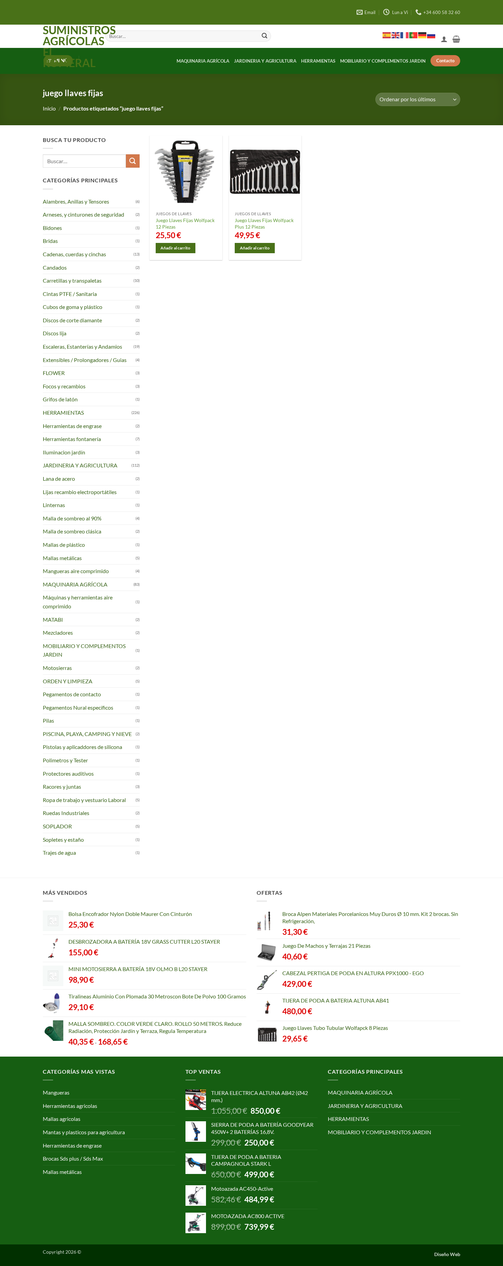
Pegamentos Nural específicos (78, 707)
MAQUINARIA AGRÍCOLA (203, 61)
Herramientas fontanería (72, 439)
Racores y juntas (62, 786)
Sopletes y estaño (63, 839)
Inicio (49, 108)
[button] (444, 39)
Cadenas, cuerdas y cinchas (74, 254)
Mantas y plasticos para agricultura (84, 1132)
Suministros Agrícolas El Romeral (69, 46)
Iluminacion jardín (64, 452)
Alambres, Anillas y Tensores (76, 201)
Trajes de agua (59, 852)
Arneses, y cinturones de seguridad (83, 214)
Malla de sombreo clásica (72, 531)
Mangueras (56, 1092)
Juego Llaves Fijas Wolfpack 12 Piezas (185, 223)
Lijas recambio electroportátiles (80, 492)
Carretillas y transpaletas (72, 280)
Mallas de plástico (64, 544)
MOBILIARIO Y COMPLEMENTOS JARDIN (383, 61)
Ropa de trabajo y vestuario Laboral (84, 800)
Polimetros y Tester (65, 760)
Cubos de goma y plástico (72, 306)
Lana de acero (59, 478)
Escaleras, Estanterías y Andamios (82, 346)
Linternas (54, 505)
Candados (55, 267)
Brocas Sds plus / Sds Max (73, 1158)
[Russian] (431, 35)
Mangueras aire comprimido (76, 571)
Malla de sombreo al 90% (72, 518)
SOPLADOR (57, 826)
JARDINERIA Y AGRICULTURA (265, 61)
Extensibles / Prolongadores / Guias (85, 360)
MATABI (53, 619)
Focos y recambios (64, 386)
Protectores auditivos (68, 773)
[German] (422, 35)
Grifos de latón (60, 399)
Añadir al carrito (175, 248)
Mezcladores (58, 632)
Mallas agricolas (61, 1118)
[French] (404, 35)
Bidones (52, 227)
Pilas (48, 720)
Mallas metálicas (62, 558)
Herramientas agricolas (70, 1105)
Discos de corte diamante (72, 320)
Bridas (50, 240)
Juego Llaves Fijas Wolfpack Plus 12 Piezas (264, 223)
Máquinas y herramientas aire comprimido (78, 601)
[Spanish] (387, 35)
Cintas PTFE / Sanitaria (70, 293)
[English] (395, 35)
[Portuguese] (413, 35)
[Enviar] (264, 36)
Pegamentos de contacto (72, 694)
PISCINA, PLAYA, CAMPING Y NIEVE (87, 734)
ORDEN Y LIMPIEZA (67, 680)
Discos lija (54, 333)
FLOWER (54, 373)
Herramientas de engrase (72, 426)
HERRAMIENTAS (318, 61)
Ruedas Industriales (66, 813)
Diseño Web (447, 1254)
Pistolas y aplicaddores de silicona (82, 747)
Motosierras (57, 667)
